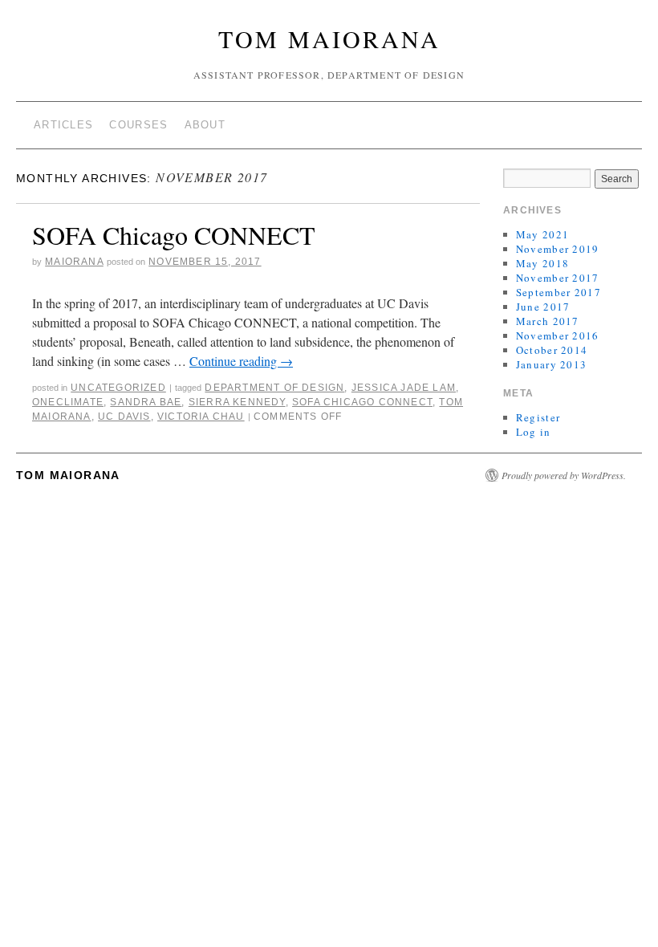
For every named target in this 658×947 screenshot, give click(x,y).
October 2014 (552, 350)
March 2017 (547, 321)
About (205, 125)
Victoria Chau (201, 416)
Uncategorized (118, 387)
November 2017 (557, 277)
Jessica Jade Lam (403, 387)
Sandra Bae (145, 402)
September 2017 (558, 292)
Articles (63, 125)
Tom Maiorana (329, 38)
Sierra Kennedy (237, 402)
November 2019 (557, 249)
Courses (138, 125)
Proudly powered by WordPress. (564, 475)
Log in (533, 432)
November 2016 (557, 335)
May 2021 (542, 234)
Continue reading (241, 360)
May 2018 (542, 263)
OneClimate (68, 402)
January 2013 (551, 364)
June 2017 (543, 306)
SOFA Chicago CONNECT (173, 234)
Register (538, 417)
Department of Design (274, 387)
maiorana (74, 261)
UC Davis (124, 416)
